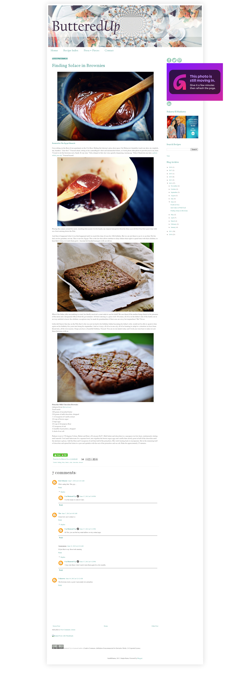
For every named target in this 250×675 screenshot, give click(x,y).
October (173, 189)
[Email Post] (82, 459)
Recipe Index (70, 50)
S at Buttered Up (70, 496)
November (174, 186)
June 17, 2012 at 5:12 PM (88, 561)
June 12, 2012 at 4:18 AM (75, 546)
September (174, 192)
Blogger (139, 658)
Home (54, 50)
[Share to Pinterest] (96, 459)
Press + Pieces (91, 50)
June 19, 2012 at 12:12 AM (74, 578)
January (173, 227)
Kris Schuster (62, 481)
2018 (171, 167)
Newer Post (56, 626)
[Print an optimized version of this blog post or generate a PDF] (60, 456)
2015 (171, 174)
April (172, 218)
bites (63, 462)
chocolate (75, 462)
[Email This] (86, 459)
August (173, 195)
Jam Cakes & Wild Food (178, 208)
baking (59, 462)
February (174, 224)
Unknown (61, 578)
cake (71, 462)
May (172, 214)
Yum (168, 156)
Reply (60, 487)
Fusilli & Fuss (175, 205)
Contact (109, 50)
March (173, 221)
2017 (171, 170)
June (172, 202)
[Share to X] (91, 459)
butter (67, 462)
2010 (171, 234)
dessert (81, 462)
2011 (171, 231)
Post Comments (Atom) (68, 630)
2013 (171, 180)
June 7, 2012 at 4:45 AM (69, 513)
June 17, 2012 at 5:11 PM (88, 529)
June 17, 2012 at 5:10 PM (88, 496)
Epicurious (67, 407)
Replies (63, 492)
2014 (171, 177)
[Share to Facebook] (94, 459)
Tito (59, 513)
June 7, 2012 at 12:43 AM (76, 481)
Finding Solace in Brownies (78, 66)
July (172, 199)
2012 (171, 183)
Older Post (155, 626)
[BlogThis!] (89, 459)
